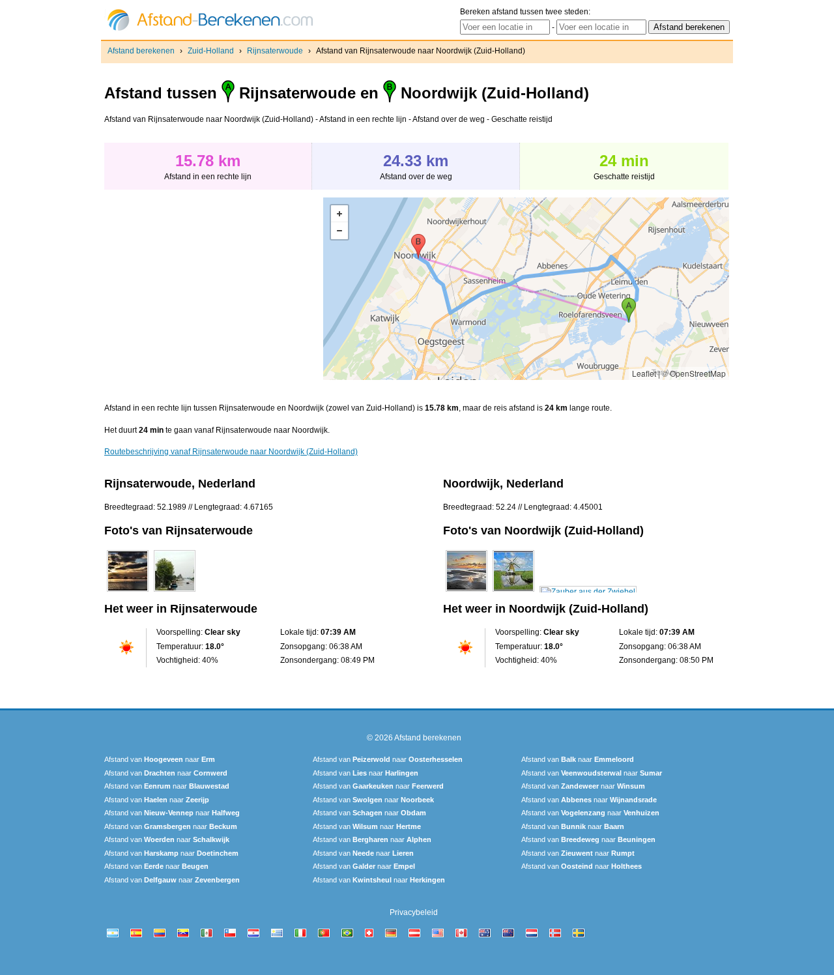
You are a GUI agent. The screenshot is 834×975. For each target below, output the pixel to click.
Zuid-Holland (211, 50)
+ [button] (339, 213)
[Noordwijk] (466, 591)
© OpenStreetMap (694, 373)
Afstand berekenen (141, 50)
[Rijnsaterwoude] (127, 591)
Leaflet (644, 373)
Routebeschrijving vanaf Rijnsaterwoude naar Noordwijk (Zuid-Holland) (231, 451)
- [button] (339, 230)
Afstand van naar (159, 759)
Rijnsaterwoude (275, 50)
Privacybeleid (414, 912)
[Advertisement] (213, 288)
